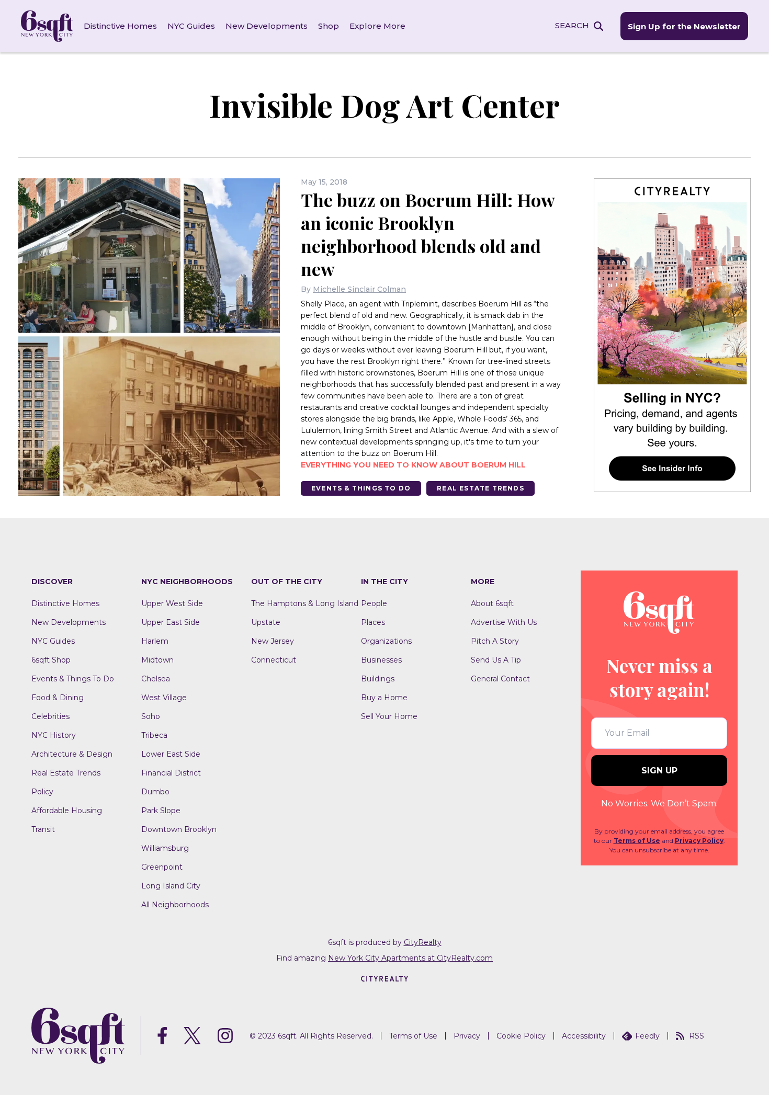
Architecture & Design (71, 754)
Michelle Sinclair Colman (359, 289)
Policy (42, 791)
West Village (164, 697)
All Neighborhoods (175, 904)
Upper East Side (170, 622)
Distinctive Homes (120, 26)
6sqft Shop (51, 660)
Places (373, 622)
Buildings (377, 678)
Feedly (647, 1036)
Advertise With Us (504, 622)
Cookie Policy (521, 1036)
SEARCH (572, 25)
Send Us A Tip (496, 660)
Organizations (386, 641)
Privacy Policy (699, 841)
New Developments (266, 26)
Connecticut (273, 660)
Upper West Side (172, 603)
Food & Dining (57, 697)
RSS (696, 1036)
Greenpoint (162, 867)
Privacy (467, 1036)
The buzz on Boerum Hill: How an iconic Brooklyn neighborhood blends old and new (428, 234)
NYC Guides (191, 26)
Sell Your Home (389, 716)
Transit (43, 829)
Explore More (377, 26)
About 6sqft (492, 603)
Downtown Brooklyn (179, 829)
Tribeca (154, 735)
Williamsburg (165, 848)
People (374, 603)
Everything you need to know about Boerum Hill (413, 465)
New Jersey (272, 641)
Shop (328, 26)
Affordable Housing (66, 810)
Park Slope (160, 810)
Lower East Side (170, 754)
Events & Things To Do (361, 488)
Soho (150, 716)
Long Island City (170, 886)
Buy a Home (384, 697)
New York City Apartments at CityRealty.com (410, 958)
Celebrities (50, 716)
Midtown (157, 660)
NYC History (53, 735)
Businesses (381, 660)
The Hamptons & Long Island (304, 603)
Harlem (154, 641)
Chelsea (155, 678)
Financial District (171, 773)
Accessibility (584, 1036)
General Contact (500, 678)
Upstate (265, 622)
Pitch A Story (495, 641)
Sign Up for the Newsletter (684, 26)
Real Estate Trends (480, 488)
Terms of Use (637, 841)
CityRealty (423, 942)
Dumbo (155, 791)
